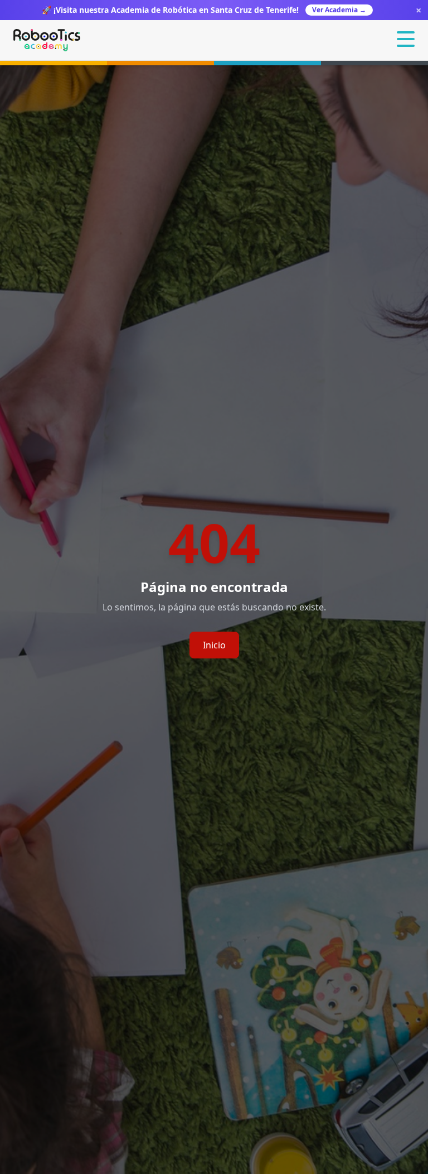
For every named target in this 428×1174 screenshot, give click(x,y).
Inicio (214, 645)
